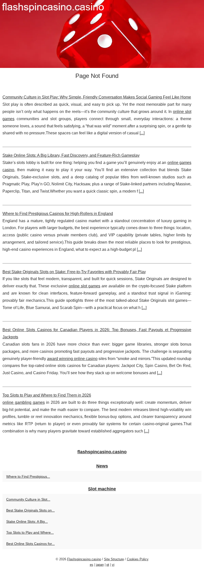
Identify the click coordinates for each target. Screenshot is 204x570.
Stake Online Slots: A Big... (27, 521)
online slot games (84, 286)
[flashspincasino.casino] (102, 34)
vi (113, 565)
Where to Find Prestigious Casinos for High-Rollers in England (57, 213)
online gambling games (23, 402)
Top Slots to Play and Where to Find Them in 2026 (46, 395)
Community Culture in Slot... (28, 499)
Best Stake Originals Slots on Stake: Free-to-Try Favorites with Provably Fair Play (74, 272)
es (91, 565)
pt (107, 565)
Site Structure (114, 559)
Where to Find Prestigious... (28, 476)
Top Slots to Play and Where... (30, 532)
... (142, 133)
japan (100, 565)
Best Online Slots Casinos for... (30, 544)
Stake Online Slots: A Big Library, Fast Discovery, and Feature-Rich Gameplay (71, 155)
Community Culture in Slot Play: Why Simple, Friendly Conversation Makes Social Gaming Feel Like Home (96, 97)
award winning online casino (72, 359)
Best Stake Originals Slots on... (30, 510)
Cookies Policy (138, 559)
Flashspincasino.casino (84, 559)
